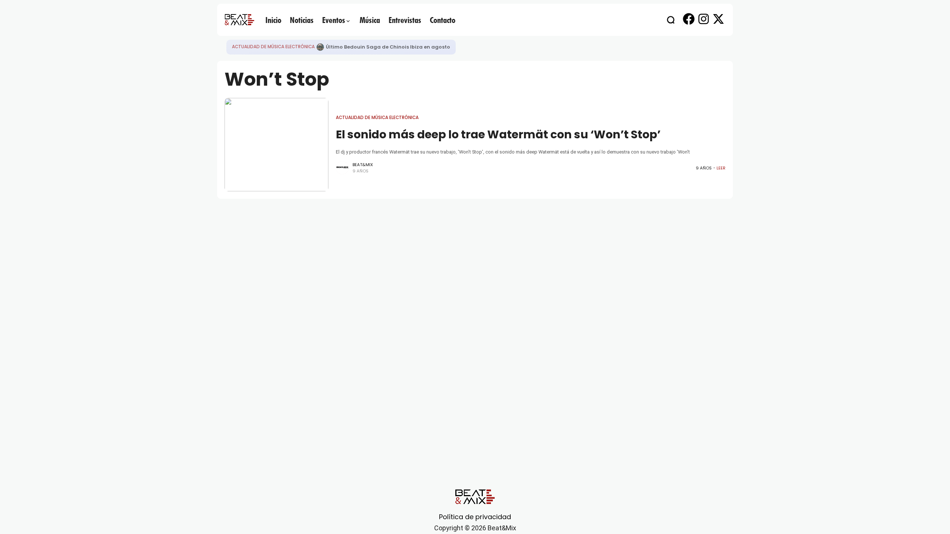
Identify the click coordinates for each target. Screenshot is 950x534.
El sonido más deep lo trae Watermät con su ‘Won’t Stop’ (498, 134)
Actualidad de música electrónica (273, 47)
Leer (721, 168)
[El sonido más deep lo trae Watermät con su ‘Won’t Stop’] (276, 144)
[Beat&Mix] (239, 19)
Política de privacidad (475, 516)
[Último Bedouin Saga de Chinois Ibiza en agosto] (320, 47)
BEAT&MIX (363, 165)
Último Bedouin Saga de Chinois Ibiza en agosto (388, 46)
